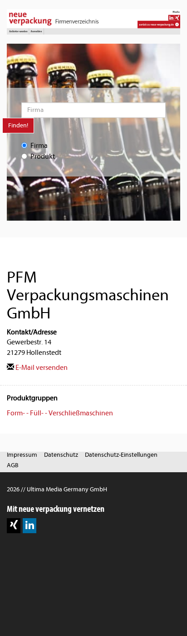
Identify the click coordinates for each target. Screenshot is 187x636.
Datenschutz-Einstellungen (121, 455)
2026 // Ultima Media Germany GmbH (57, 489)
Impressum (22, 455)
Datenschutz (61, 455)
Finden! (18, 125)
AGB (13, 465)
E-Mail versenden (41, 367)
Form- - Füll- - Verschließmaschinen (60, 413)
